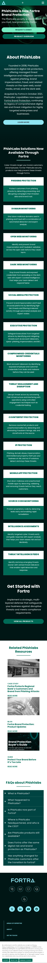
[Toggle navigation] (43, 3)
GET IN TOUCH (12, 935)
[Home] (4, 2)
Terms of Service (25, 947)
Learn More (23, 122)
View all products (23, 621)
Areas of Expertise (14, 923)
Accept (5, 960)
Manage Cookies (25, 960)
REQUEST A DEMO (23, 30)
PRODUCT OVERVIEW (24, 36)
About (9, 929)
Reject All (14, 960)
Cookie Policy (10, 947)
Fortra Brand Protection (17, 100)
